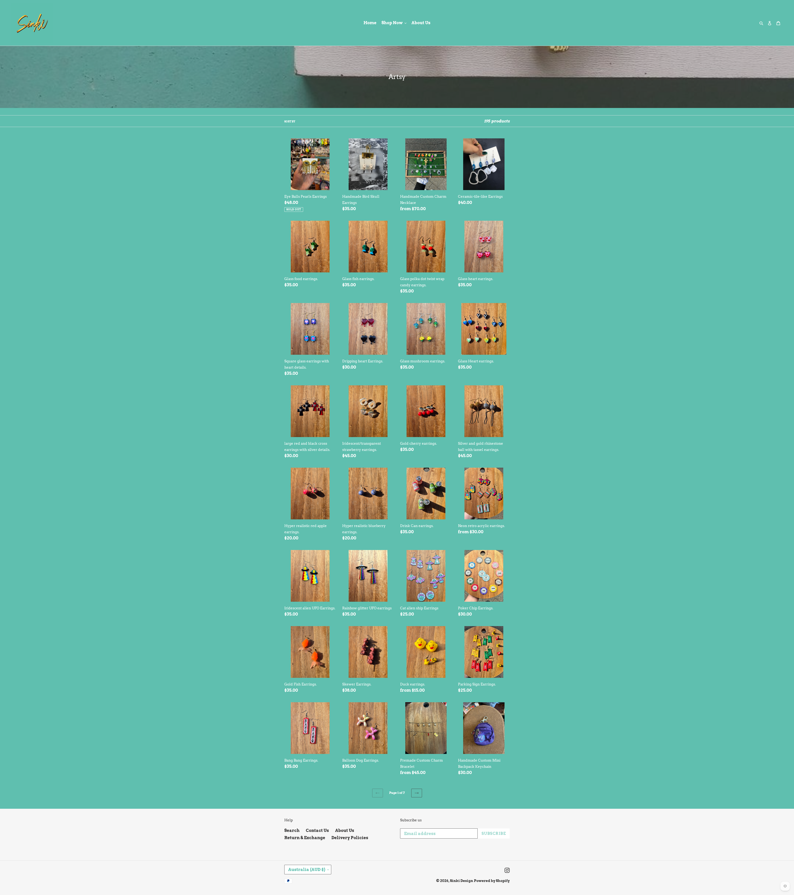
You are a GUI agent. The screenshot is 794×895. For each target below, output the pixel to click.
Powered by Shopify (492, 881)
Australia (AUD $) (306, 869)
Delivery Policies (349, 837)
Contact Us (317, 830)
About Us (344, 830)
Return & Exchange (304, 837)
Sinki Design (461, 881)
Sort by (289, 121)
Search (292, 830)
